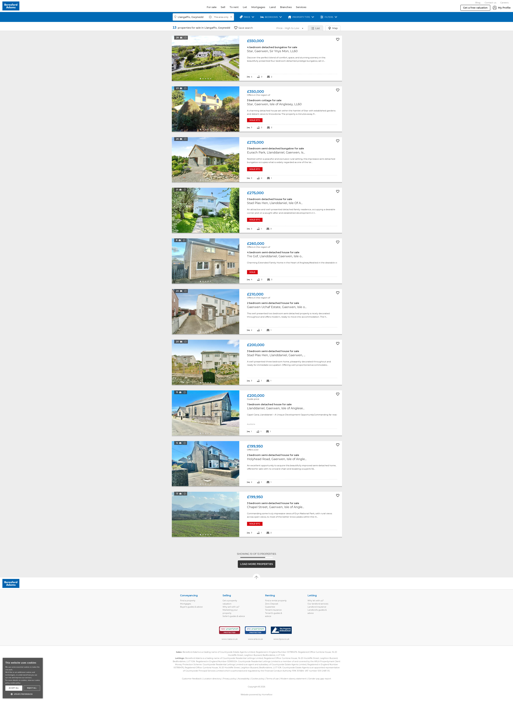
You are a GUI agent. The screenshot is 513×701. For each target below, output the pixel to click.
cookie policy (15, 683)
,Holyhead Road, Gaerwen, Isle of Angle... (257, 463)
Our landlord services (318, 604)
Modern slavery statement (293, 678)
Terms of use (272, 678)
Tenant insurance (273, 610)
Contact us (490, 2)
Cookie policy (257, 678)
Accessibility (243, 678)
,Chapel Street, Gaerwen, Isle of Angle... (257, 514)
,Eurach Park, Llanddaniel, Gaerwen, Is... (257, 159)
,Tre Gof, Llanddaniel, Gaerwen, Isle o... (257, 261)
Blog (477, 2)
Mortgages (258, 7)
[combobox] (193, 17)
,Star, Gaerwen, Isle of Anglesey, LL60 (257, 109)
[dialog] (23, 678)
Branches (286, 7)
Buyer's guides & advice (191, 607)
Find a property (187, 600)
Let (245, 7)
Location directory (212, 678)
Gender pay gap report (319, 678)
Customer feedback (191, 678)
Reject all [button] (31, 688)
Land (272, 7)
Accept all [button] (14, 688)
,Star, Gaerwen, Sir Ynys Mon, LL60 (257, 58)
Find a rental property (276, 600)
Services (301, 7)
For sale (212, 7)
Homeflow (267, 694)
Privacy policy (229, 678)
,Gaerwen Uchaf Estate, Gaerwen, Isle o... (257, 311)
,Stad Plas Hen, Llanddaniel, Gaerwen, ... (257, 362)
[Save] (337, 39)
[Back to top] (17, 583)
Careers (504, 2)
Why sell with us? (231, 607)
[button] (22, 694)
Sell (223, 7)
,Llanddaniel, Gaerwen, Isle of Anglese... (257, 413)
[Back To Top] (256, 577)
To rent (234, 7)
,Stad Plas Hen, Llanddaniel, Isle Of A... (257, 210)
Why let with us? (316, 600)
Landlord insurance (317, 607)
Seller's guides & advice (234, 616)
